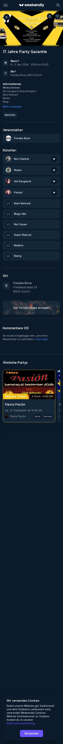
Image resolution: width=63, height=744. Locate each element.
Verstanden (31, 733)
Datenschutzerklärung (20, 723)
